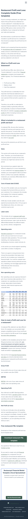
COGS (14, 135)
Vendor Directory (6, 511)
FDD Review (8, 509)
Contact (24, 511)
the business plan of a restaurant (12, 49)
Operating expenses (6, 233)
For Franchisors (16, 511)
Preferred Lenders (17, 509)
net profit (11, 137)
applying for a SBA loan (14, 460)
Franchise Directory (9, 507)
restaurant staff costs (19, 216)
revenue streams (19, 170)
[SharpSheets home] (14, 503)
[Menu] (26, 3)
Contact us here (5, 448)
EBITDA (3, 381)
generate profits (16, 350)
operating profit (16, 394)
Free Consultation (19, 507)
